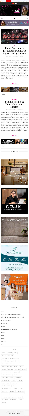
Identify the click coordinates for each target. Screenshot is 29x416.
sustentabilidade (17, 396)
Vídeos (3, 344)
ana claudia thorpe (7, 355)
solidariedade (6, 396)
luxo (13, 385)
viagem (4, 402)
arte (13, 361)
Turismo (21, 399)
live (22, 383)
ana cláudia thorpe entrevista (10, 358)
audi (17, 361)
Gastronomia (5, 380)
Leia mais (14, 83)
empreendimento (14, 372)
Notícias (14, 46)
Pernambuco (20, 391)
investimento (6, 383)
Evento (15, 374)
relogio (19, 394)
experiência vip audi (7, 377)
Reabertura (5, 394)
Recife (12, 394)
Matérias (3, 332)
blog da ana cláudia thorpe (9, 366)
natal (21, 388)
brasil (21, 366)
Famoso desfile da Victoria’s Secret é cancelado (14, 104)
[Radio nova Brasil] (14, 25)
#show (10, 352)
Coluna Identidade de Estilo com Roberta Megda (12, 317)
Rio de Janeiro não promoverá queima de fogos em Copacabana (14, 51)
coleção (10, 369)
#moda (4, 352)
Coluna (2, 311)
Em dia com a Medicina (6, 320)
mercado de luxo (6, 388)
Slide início (3, 341)
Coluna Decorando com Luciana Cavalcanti (11, 314)
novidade (12, 391)
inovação (20, 380)
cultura (17, 369)
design (24, 369)
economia (4, 372)
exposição (18, 377)
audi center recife (7, 363)
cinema (4, 369)
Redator (3, 94)
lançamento (15, 383)
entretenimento (6, 374)
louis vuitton (6, 385)
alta (15, 352)
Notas (2, 335)
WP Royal (18, 413)
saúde (24, 394)
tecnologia (13, 399)
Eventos (3, 326)
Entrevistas (4, 323)
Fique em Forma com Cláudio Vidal (9, 329)
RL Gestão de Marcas (18, 411)
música (15, 388)
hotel (13, 380)
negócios (4, 391)
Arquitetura (5, 361)
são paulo (5, 399)
